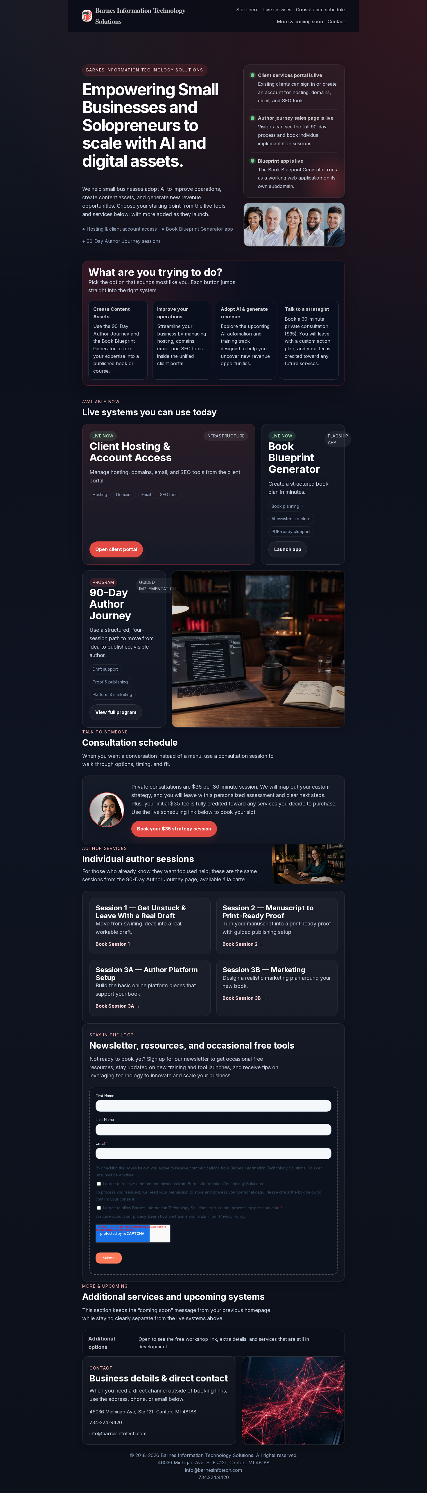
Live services (277, 9)
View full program (115, 712)
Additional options (198, 1343)
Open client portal (116, 549)
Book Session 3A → (118, 1006)
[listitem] (118, 340)
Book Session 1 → (115, 944)
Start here (247, 9)
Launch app (287, 549)
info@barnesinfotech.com (117, 1433)
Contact (336, 21)
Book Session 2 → (243, 944)
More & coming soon (300, 21)
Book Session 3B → (245, 998)
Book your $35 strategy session (174, 829)
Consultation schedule (320, 9)
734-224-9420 (105, 1422)
